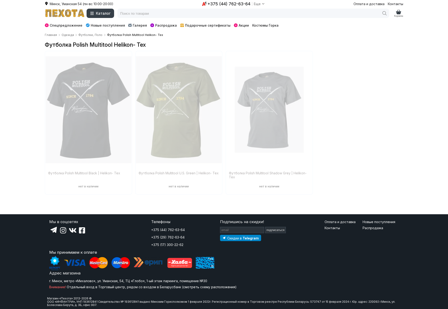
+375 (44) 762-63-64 (168, 230)
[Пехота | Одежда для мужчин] (65, 13)
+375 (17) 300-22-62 (167, 245)
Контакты (395, 4)
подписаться (275, 230)
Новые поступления (108, 25)
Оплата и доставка (369, 4)
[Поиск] (384, 13)
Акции (244, 25)
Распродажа (166, 25)
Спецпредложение (66, 25)
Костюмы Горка (265, 25)
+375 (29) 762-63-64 (168, 237)
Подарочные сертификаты (208, 25)
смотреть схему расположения (209, 287)
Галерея (140, 25)
